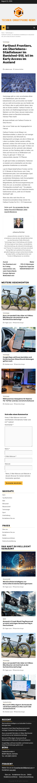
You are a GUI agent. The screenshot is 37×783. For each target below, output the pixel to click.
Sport (4, 512)
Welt (3, 501)
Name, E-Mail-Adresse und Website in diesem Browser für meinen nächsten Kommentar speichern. (18, 476)
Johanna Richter (19, 69)
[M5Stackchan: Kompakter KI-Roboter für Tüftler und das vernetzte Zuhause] (18, 381)
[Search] (34, 28)
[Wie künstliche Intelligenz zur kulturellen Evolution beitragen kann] (18, 564)
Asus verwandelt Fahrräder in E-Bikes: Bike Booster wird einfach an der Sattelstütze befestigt (18, 317)
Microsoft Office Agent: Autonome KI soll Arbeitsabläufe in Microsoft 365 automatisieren (17, 707)
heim (3, 495)
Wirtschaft (5, 503)
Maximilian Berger (19, 322)
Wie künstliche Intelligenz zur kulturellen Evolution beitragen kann (17, 583)
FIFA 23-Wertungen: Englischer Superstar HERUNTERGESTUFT (27, 265)
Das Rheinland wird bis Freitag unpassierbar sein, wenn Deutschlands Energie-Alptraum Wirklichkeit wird (10, 268)
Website (7, 464)
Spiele (4, 619)
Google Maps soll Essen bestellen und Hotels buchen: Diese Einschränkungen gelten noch (18, 359)
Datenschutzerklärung (9, 541)
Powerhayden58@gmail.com (23, 768)
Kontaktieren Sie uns (8, 518)
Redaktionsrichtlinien (8, 538)
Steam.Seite (12, 169)
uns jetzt (13, 770)
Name (7, 449)
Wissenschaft (6, 506)
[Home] (4, 27)
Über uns (5, 529)
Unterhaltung (6, 515)
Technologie (6, 42)
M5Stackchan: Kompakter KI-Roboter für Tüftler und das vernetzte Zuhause (18, 400)
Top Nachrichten (7, 498)
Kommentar (9, 425)
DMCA (4, 535)
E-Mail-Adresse (10, 456)
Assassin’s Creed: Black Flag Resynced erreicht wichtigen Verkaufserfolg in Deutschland (18, 623)
